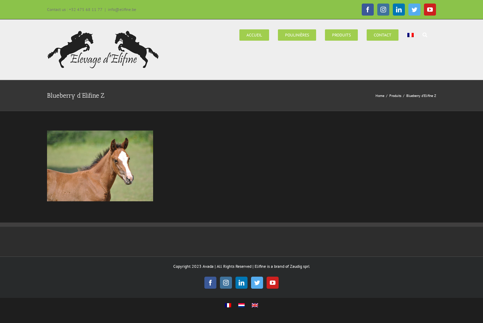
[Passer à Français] (228, 305)
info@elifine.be (122, 9)
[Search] (425, 34)
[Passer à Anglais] (255, 305)
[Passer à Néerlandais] (241, 305)
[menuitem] (254, 34)
